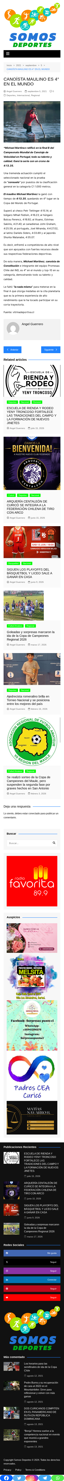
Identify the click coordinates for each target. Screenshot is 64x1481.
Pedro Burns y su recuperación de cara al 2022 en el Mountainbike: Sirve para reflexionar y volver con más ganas (41, 1389)
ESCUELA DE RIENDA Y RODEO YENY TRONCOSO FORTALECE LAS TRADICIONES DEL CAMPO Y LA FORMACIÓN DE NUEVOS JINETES (31, 415)
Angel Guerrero (14, 91)
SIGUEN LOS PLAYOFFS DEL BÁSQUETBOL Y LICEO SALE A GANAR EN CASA (29, 573)
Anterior (14, 349)
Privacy (7, 1470)
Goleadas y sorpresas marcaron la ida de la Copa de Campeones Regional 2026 (31, 635)
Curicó (11, 495)
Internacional (23, 95)
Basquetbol (13, 563)
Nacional (25, 402)
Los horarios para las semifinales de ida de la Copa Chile (40, 1367)
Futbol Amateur (15, 626)
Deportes (11, 95)
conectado (34, 813)
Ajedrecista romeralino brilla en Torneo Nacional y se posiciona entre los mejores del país (28, 700)
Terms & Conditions (35, 1470)
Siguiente (49, 349)
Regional (35, 95)
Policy (18, 1470)
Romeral (37, 402)
